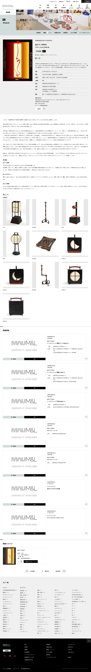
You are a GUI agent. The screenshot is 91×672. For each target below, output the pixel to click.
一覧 (46, 571)
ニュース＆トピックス (51, 657)
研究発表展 (23, 606)
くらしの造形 (76, 599)
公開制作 (6, 622)
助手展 (23, 597)
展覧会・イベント (47, 32)
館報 (74, 633)
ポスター (40, 619)
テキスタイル (58, 608)
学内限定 (6, 631)
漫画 (39, 626)
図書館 (26, 649)
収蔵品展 (23, 608)
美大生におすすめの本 (61, 603)
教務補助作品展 (24, 602)
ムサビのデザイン (60, 619)
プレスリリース (76, 631)
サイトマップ (16, 668)
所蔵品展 (42, 55)
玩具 (57, 590)
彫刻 (39, 590)
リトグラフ (23, 631)
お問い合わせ (76, 1)
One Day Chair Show (77, 594)
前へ (58, 571)
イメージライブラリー (29, 654)
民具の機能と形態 (77, 624)
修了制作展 (23, 604)
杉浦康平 (57, 628)
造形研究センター (28, 657)
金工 (56, 615)
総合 (26, 644)
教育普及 (65, 32)
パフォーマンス (7, 613)
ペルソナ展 (75, 590)
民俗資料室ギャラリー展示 (79, 601)
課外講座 (6, 617)
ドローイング (24, 620)
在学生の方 (61, 1)
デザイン (46, 55)
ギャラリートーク (8, 594)
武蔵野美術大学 (28, 659)
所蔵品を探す (57, 32)
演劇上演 (6, 624)
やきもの (57, 617)
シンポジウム (7, 601)
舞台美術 (40, 606)
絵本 (57, 597)
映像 (39, 601)
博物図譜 (58, 622)
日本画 (22, 615)
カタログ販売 (73, 32)
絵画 (22, 613)
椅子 (39, 633)
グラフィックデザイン (43, 617)
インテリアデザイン (60, 592)
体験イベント (7, 628)
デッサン (23, 622)
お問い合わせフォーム (40, 99)
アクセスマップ (53, 1)
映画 (39, 597)
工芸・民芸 (58, 613)
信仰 (74, 622)
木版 (22, 629)
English (39, 108)
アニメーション (42, 599)
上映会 (5, 615)
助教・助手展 (24, 595)
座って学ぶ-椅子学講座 (78, 597)
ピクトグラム (41, 628)
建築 (57, 606)
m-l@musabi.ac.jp (43, 105)
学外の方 (68, 1)
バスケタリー (76, 619)
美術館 (26, 647)
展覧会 (38, 55)
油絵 (22, 618)
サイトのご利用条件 (7, 668)
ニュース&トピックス (84, 32)
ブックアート (41, 608)
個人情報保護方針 (24, 668)
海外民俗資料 (76, 626)
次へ (32, 571)
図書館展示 (6, 608)
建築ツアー (6, 619)
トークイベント (7, 597)
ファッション (58, 610)
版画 (22, 624)
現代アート (40, 603)
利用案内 (38, 32)
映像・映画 (41, 592)
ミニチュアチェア (77, 592)
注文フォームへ (29, 561)
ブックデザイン (59, 594)
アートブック (58, 601)
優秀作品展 (23, 599)
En (87, 1)
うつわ (74, 617)
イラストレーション (42, 624)
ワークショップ (7, 603)
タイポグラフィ (42, 622)
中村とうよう (59, 633)
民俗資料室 (27, 652)
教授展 (23, 593)
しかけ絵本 (58, 599)
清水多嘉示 (58, 626)
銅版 (22, 627)
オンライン (75, 628)
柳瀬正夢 (57, 624)
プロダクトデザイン (53, 55)
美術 (22, 611)
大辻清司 (58, 631)
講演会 (5, 599)
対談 (5, 606)
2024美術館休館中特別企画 (10, 590)
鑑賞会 (5, 626)
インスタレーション (43, 610)
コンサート (6, 610)
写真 (39, 594)
